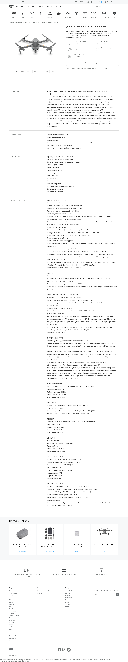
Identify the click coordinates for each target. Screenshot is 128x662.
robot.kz (44, 649)
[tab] (64, 78)
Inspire (11, 624)
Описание (64, 79)
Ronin (10, 633)
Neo (10, 606)
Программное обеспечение (17, 618)
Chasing (11, 595)
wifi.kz (25, 649)
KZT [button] (22, 2)
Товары (17, 22)
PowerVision (12, 611)
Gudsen (11, 602)
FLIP (10, 597)
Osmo (10, 629)
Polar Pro (11, 609)
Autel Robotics (13, 593)
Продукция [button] (19, 6)
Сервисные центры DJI (43, 591)
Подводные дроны (14, 615)
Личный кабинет (70, 591)
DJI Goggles (12, 620)
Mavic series (23, 22)
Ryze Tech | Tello (13, 636)
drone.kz (37, 649)
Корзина (67, 593)
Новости (49, 6)
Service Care (12, 638)
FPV (10, 600)
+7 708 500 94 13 (79, 2)
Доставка (67, 604)
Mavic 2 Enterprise (32, 22)
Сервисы (30, 6)
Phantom (11, 631)
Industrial (11, 622)
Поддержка (40, 6)
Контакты (58, 6)
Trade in (39, 593)
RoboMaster (12, 613)
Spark (10, 640)
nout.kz (31, 649)
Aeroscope (12, 591)
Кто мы (67, 602)
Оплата (67, 606)
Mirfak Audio (12, 604)
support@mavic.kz (101, 574)
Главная (11, 22)
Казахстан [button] (14, 2)
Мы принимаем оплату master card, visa (64, 574)
